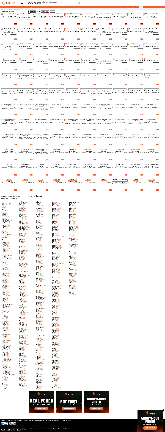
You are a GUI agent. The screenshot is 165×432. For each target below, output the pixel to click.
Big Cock (4, 257)
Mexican (37, 309)
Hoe (20, 382)
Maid (36, 286)
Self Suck (54, 293)
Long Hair (37, 278)
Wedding (71, 274)
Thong (53, 386)
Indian (36, 220)
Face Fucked (22, 271)
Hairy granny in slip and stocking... (119, 183)
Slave (53, 312)
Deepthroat (21, 202)
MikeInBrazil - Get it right (72, 91)
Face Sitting (21, 273)
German (20, 331)
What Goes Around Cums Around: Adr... (40, 32)
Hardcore (21, 373)
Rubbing (54, 272)
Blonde (3, 273)
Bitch (3, 266)
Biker (3, 262)
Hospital (37, 201)
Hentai (20, 378)
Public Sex (54, 238)
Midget (37, 310)
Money (37, 325)
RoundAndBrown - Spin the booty (25, 91)
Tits (70, 213)
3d (2, 206)
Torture (70, 222)
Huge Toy (37, 210)
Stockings (54, 346)
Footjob (20, 308)
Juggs (36, 239)
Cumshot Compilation (7, 374)
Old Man (37, 358)
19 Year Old (4, 204)
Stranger (54, 349)
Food (20, 305)
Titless (70, 211)
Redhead (54, 256)
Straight (126, 7)
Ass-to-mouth (5, 234)
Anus (3, 228)
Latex (36, 257)
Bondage (4, 281)
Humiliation (38, 211)
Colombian (4, 347)
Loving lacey (72, 151)
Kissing (37, 245)
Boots (3, 284)
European (21, 263)
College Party (5, 346)
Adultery (4, 213)
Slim (53, 313)
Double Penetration (23, 227)
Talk (53, 374)
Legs (36, 262)
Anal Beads (4, 219)
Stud (53, 356)
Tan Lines (54, 377)
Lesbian (37, 263)
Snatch (54, 320)
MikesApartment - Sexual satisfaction (104, 107)
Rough (54, 271)
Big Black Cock (5, 255)
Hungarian (37, 214)
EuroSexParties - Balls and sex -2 (72, 60)
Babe (3, 241)
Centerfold (4, 322)
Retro (53, 259)
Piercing (54, 209)
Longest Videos (33, 7)
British (3, 294)
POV (53, 228)
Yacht (70, 292)
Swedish (54, 363)
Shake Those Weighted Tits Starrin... (151, 33)
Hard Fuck (21, 372)
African (3, 215)
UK (70, 237)
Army (3, 231)
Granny (20, 350)
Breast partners (88, 151)
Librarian (37, 269)
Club (3, 341)
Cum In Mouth (5, 369)
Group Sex (21, 356)
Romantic (54, 270)
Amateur (4, 217)
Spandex (54, 331)
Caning (3, 314)
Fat (19, 280)
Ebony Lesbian (22, 247)
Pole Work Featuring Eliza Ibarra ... (135, 32)
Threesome (55, 387)
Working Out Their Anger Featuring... (135, 18)
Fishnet (20, 297)
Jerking (37, 237)
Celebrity (4, 321)
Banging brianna (151, 121)
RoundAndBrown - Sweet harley (151, 75)
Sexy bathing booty (72, 181)
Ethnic (20, 262)
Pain (36, 373)
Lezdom (37, 268)
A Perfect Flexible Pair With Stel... (25, 17)
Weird (70, 275)
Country (4, 354)
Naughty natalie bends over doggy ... (40, 153)
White (70, 280)
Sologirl (54, 328)
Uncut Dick (71, 240)
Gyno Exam (21, 361)
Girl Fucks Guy (22, 334)
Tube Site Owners (18, 420)
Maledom (37, 289)
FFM (20, 288)
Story (53, 348)
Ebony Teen (21, 251)
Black (3, 268)
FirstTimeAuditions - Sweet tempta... (72, 77)
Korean (37, 249)
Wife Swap (71, 284)
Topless (71, 221)
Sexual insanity (24, 151)
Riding (53, 265)
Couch (3, 352)
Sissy (53, 306)
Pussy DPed (55, 244)
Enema (20, 256)
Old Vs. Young (38, 359)
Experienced (22, 267)
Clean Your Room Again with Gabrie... (40, 47)
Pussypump (55, 250)
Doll (20, 217)
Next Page (33, 11)
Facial (20, 274)
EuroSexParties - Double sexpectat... (72, 122)
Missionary (38, 317)
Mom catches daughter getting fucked (135, 122)
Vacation (71, 252)
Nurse (36, 346)
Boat (3, 279)
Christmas (4, 329)
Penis (36, 387)
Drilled (20, 234)
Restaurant (54, 258)
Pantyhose (37, 378)
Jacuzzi (37, 232)
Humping (37, 213)
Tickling (71, 203)
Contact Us (25, 420)
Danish (3, 385)
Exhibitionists (22, 264)
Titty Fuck (71, 214)
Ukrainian (71, 238)
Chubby (4, 330)
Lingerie (37, 273)
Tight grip (25, 181)
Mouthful (37, 329)
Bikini (3, 263)
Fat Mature (21, 282)
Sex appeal (9, 181)
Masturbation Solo (39, 298)
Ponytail (54, 221)
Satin (53, 279)
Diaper (20, 209)
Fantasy (20, 277)
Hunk (36, 215)
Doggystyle (21, 216)
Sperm (53, 336)
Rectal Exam (55, 255)
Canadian (4, 312)
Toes (70, 215)
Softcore (54, 325)
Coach (3, 342)
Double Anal (21, 222)
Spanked (54, 334)
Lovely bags (56, 166)
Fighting (20, 289)
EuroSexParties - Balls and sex (151, 91)
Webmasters (4, 420)
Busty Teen (4, 306)
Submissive (55, 360)
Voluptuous (71, 264)
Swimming (54, 365)
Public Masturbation (57, 236)
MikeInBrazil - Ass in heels (9, 60)
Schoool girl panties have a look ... (103, 122)
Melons (37, 305)
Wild (70, 285)
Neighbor (37, 339)
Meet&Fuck (42, 7)
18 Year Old (4, 203)
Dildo (20, 211)
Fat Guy (20, 281)
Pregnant (54, 229)
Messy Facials (38, 308)
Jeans (36, 236)
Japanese (37, 234)
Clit (2, 338)
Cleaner (4, 336)
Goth (20, 347)
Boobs (3, 282)
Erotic (20, 258)
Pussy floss (56, 181)
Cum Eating (4, 367)
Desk (20, 207)
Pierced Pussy (55, 208)
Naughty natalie (9, 151)
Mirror (36, 316)
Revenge (54, 261)
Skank (53, 307)
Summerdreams (56, 106)
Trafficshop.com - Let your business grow (61, 420)
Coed (3, 343)
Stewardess (55, 344)
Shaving (54, 300)
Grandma (21, 348)
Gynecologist (22, 360)
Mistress (37, 319)
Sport (53, 338)
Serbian (54, 295)
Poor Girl (54, 223)
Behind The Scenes (6, 253)
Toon (70, 220)
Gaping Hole (22, 325)
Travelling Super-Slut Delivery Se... (104, 62)
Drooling (21, 236)
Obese (37, 354)
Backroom (4, 243)
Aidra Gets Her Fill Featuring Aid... (9, 17)
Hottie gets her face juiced (151, 166)
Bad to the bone (72, 136)
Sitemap (31, 420)
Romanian (54, 269)
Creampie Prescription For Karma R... (56, 47)
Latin (36, 259)
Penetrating (38, 386)
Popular (44, 11)
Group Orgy (21, 355)
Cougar (3, 353)
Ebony (20, 246)
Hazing (20, 376)
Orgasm (37, 365)
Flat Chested (22, 301)
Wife (70, 282)
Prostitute (54, 234)
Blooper (4, 274)
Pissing (54, 215)
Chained (4, 324)
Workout (71, 286)
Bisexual (4, 264)
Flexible (20, 303)
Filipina (20, 291)
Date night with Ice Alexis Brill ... (40, 92)
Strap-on (54, 350)
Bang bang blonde (56, 136)
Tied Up (71, 204)
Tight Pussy (72, 207)
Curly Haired (5, 377)
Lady (36, 254)
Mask (36, 291)
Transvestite (72, 227)
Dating (20, 201)
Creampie (4, 358)
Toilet (70, 216)
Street (53, 351)
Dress (20, 232)
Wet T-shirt (71, 278)
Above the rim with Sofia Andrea (56, 91)
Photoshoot (55, 205)
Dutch (20, 240)
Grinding (21, 353)
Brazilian (4, 291)
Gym (20, 358)
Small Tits (54, 318)
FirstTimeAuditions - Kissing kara (135, 91)
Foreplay (21, 310)
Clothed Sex (5, 340)
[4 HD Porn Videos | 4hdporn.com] (13, 2)
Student (54, 357)
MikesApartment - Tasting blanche (9, 107)
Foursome (21, 313)
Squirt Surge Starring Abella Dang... (88, 17)
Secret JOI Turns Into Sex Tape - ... (103, 47)
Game (20, 323)
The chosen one (72, 106)
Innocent (37, 222)
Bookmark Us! (22, 9)
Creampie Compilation (7, 359)
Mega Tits (37, 304)
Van (70, 256)
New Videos (14, 7)
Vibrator (71, 258)
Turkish (71, 231)
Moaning (37, 321)
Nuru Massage (38, 347)
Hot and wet (120, 136)
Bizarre (3, 267)
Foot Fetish (21, 306)
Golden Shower (22, 344)
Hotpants (37, 204)
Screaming (54, 282)
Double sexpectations (41, 121)
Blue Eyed (4, 278)
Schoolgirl (54, 281)
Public (53, 235)
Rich (53, 264)
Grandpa (21, 349)
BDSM (3, 250)
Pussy (53, 242)
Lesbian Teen (38, 267)
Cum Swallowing (6, 371)
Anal (3, 218)
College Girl (4, 345)
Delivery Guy (22, 203)
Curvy (3, 378)
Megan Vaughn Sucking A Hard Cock (9, 92)
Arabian (4, 230)
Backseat (4, 244)
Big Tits (3, 261)
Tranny (70, 225)
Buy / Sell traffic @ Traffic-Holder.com (42, 420)
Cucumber (4, 364)
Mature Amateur (39, 301)
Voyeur (70, 265)
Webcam (71, 273)
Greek (20, 352)
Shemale (132, 7)
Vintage (71, 260)
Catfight (3, 320)
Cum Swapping (5, 372)
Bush (3, 303)
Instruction (37, 225)
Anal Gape (4, 225)
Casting (3, 318)
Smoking (54, 319)
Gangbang (21, 324)
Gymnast (21, 359)
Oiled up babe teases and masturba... (9, 122)
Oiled (36, 356)
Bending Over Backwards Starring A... (9, 33)
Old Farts (37, 357)
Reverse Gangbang (57, 263)
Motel (36, 328)
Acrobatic (4, 211)
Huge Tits (37, 209)
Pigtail (53, 210)
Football (20, 307)
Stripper (54, 353)
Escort (20, 261)
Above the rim (88, 136)
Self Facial (54, 289)
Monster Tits (38, 327)
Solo (53, 326)
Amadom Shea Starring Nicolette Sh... (88, 32)
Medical (37, 303)
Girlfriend (21, 336)
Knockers (37, 248)
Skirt (53, 310)
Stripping (54, 354)
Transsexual (72, 226)
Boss (3, 287)
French (20, 314)
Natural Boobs (38, 335)
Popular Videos (23, 7)
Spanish (54, 332)
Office (36, 355)
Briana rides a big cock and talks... (40, 138)
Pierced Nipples (56, 207)
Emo (20, 255)
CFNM (3, 323)
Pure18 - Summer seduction (56, 121)
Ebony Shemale (22, 250)
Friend (20, 316)
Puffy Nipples (55, 239)
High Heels (21, 379)
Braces (3, 288)
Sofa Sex (54, 324)
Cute (3, 379)
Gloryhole (21, 341)
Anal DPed (4, 221)
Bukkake (4, 298)
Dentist (20, 205)
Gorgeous (21, 346)
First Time (21, 294)
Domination (21, 219)
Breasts (3, 292)
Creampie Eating (6, 360)
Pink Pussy (54, 211)
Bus (3, 302)
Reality (54, 253)
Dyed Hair (21, 241)
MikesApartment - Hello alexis (151, 60)
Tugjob (70, 229)
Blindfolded (4, 272)
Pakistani (37, 374)
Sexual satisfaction (119, 106)
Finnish (20, 293)
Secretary (54, 283)
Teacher (54, 380)
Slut (53, 316)
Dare (3, 387)
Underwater (72, 241)
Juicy (36, 240)
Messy (36, 307)
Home (4, 7)
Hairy (20, 367)
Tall (53, 376)
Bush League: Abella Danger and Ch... (56, 32)
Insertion (37, 224)
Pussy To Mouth (56, 248)
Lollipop (37, 277)
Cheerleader (5, 327)
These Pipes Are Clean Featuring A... (119, 33)
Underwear (71, 243)
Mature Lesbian (39, 302)
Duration (52, 11)
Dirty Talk (21, 214)
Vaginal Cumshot (73, 255)
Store (53, 347)
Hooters (20, 388)
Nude (36, 343)
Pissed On (54, 214)
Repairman (55, 257)
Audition (4, 237)
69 (2, 207)
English (20, 257)
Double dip (151, 151)
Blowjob (4, 276)
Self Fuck (54, 292)
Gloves (20, 342)
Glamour (21, 338)
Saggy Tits (54, 277)
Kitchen (37, 247)
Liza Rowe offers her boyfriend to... (120, 47)
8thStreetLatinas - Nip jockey (119, 91)
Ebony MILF (21, 249)
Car (3, 315)
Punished (54, 240)
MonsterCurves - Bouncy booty (88, 60)
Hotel (36, 203)
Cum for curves (72, 166)
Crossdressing (5, 361)
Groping (20, 354)
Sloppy (54, 314)
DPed (20, 231)
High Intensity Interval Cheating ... (104, 17)
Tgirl (53, 384)
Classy (3, 335)
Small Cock (55, 317)
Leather (37, 261)
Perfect (37, 388)
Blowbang (4, 275)
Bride (3, 293)
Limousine (37, 272)
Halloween (21, 369)
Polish (53, 220)
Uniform (71, 245)
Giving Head (21, 337)
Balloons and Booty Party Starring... (151, 17)
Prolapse (54, 233)
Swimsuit (54, 366)
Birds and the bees (119, 121)
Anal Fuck (4, 224)
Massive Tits (38, 295)
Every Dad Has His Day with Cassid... (9, 48)
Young (70, 295)
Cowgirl (3, 357)
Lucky (36, 281)
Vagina (70, 254)
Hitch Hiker (21, 380)
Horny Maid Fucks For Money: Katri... (25, 32)
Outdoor (37, 369)
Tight (70, 205)
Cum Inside (4, 370)
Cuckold (4, 363)
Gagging (21, 322)
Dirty (20, 213)
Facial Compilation (23, 275)
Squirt (53, 342)
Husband (37, 216)
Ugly (70, 236)
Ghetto (20, 333)
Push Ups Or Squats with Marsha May (40, 77)
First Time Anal (22, 295)
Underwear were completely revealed (88, 122)
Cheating (4, 326)
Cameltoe (4, 311)
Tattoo (53, 379)
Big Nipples (4, 260)
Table (53, 373)
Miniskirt (37, 315)
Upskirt (70, 249)
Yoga (70, 293)
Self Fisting (54, 291)
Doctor (20, 215)
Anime (3, 227)
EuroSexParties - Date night (119, 60)
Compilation (4, 348)
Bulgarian (4, 299)
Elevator (21, 253)
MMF (36, 320)
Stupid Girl (54, 359)
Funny (20, 318)
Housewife (37, 205)
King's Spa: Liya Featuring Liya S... (40, 17)
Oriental (37, 368)
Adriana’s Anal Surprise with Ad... (72, 16)
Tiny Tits (71, 209)
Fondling (21, 304)
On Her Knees (38, 361)
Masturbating (38, 297)
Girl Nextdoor (22, 335)
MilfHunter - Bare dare (25, 60)
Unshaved (71, 247)
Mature (37, 299)
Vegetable (71, 257)
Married (37, 290)
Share (53, 298)
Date (48, 11)
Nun (36, 345)
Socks (53, 323)
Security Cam (55, 285)
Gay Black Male (22, 329)
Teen (53, 383)
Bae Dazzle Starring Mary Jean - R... (72, 47)
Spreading (54, 339)
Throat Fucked (72, 202)
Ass (3, 233)
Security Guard (55, 286)
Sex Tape (54, 297)
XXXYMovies (13, 17)
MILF (36, 311)
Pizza (53, 216)
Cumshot (4, 373)
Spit (53, 337)
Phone (53, 204)
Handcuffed (21, 370)
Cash (3, 317)
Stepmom (54, 343)
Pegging (37, 385)
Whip (70, 279)
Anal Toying (4, 226)
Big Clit (3, 256)
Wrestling (71, 288)
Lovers (37, 280)
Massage (37, 292)
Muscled (37, 332)
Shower (54, 303)
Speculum (54, 335)
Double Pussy (22, 228)
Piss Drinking (55, 213)
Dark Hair (4, 388)
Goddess (21, 343)
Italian (36, 228)
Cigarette (4, 331)
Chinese (4, 328)
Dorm (20, 221)
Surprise (54, 362)
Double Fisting (22, 225)
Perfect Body (55, 201)
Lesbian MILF (38, 265)
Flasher (20, 300)
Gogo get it (135, 136)
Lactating (37, 253)
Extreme (21, 268)
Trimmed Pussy (72, 228)
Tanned (54, 378)
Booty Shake (5, 286)
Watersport (71, 270)
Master (37, 296)
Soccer (54, 322)
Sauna (53, 280)
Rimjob (54, 267)
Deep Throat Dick (23, 238)
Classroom (4, 334)
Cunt (3, 376)
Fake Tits (21, 276)
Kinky (36, 244)
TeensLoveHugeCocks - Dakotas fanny (56, 77)
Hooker (20, 386)
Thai (53, 385)
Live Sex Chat (52, 7)
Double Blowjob (22, 223)
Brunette (4, 295)
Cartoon (4, 316)
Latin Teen (37, 260)
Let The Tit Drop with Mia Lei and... (25, 47)
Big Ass (3, 254)
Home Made (21, 385)
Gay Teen (21, 330)
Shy (53, 304)
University (71, 246)
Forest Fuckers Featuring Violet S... (119, 17)
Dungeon (21, 239)
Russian (54, 274)
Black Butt (4, 269)
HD (19, 377)
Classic (3, 333)
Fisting (20, 298)
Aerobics (4, 214)
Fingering (21, 292)
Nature (37, 337)
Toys (70, 223)
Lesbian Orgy (38, 266)
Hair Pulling (21, 365)
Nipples (37, 341)
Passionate (38, 382)
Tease (53, 381)
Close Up (4, 339)
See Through (55, 288)
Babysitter (4, 242)
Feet (20, 283)
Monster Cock (38, 326)
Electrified (21, 252)
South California (56, 330)
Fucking (20, 317)
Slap (53, 311)
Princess (54, 232)
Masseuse (37, 293)
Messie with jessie (135, 106)
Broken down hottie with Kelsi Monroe (151, 47)
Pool (53, 222)
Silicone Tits (55, 305)
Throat (70, 201)
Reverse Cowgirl (56, 262)
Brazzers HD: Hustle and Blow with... (104, 33)
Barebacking (5, 245)
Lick (36, 271)
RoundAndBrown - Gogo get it (136, 60)
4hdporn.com (9, 428)
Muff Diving (38, 330)
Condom (4, 349)
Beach (3, 251)
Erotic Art (21, 259)
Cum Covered (5, 366)
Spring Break (55, 341)
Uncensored (72, 239)
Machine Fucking (39, 285)
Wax (70, 272)
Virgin (70, 262)
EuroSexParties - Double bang (9, 75)
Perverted (54, 203)
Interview (37, 227)
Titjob (70, 210)
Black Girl (4, 270)
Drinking (21, 235)
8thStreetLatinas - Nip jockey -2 (56, 60)
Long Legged (38, 279)
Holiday (20, 383)
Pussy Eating (55, 245)
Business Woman (6, 304)
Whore (70, 281)
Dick (20, 210)
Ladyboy (37, 255)
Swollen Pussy (55, 368)
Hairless (21, 366)
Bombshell (4, 280)
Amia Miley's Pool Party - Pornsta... (135, 47)
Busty (3, 305)
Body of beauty (24, 166)
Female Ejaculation (23, 285)
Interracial (37, 226)
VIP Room (71, 261)
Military (37, 313)
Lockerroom (38, 275)
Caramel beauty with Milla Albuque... (41, 62)
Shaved (54, 299)
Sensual (54, 294)
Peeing (37, 384)
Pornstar (54, 225)
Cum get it (88, 181)
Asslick (3, 236)
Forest (20, 311)
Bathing (3, 247)
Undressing (72, 244)
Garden (20, 327)
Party (36, 381)
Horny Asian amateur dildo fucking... (40, 109)
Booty (3, 285)
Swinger (54, 367)
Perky (53, 202)
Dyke (20, 242)
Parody (37, 380)
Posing (54, 227)
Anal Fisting (4, 222)
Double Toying (22, 229)
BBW (3, 249)
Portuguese (55, 226)
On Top (37, 362)
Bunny (3, 300)
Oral (36, 364)
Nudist (36, 344)
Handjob (21, 371)
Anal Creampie (5, 220)
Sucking (54, 361)
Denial (20, 204)
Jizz (36, 238)
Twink (70, 232)
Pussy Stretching (56, 247)
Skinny (54, 308)
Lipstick (37, 274)
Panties (37, 376)
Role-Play (54, 268)
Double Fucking (22, 226)
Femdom (21, 286)
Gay (138, 7)
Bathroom (4, 248)
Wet (70, 276)
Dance (3, 384)
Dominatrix (21, 220)
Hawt (20, 374)
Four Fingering (22, 312)
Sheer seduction (135, 151)
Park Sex (37, 379)
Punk (53, 241)
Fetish (20, 287)
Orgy (36, 367)
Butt (3, 307)
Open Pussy (38, 363)
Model (36, 322)
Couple (3, 355)
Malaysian (37, 287)
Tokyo (70, 217)
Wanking (71, 269)
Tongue (71, 219)
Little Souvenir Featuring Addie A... (72, 32)
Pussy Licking (55, 246)
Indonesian (38, 221)
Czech (3, 380)
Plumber (54, 217)
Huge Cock (38, 207)
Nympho (37, 350)
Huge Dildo (38, 208)
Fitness (20, 299)
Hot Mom (37, 202)
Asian (3, 232)
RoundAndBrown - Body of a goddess (25, 107)
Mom (36, 323)
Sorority (54, 329)
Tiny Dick (71, 208)
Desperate (21, 208)
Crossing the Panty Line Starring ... (88, 47)
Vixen (70, 263)
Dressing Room (22, 233)
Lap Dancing (38, 256)
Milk (36, 314)
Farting (20, 279)
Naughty (37, 338)
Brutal (3, 297)
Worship (71, 287)
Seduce (54, 287)
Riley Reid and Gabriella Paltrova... (25, 77)
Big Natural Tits (5, 259)
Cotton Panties (5, 351)
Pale (36, 375)
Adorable (4, 212)
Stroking (54, 355)
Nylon (36, 349)
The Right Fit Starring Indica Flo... (56, 16)
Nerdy (36, 340)
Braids (3, 290)
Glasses (20, 340)
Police (53, 219)
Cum (3, 365)
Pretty (53, 231)
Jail (36, 233)
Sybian (54, 369)
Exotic (20, 265)
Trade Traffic (10, 420)
